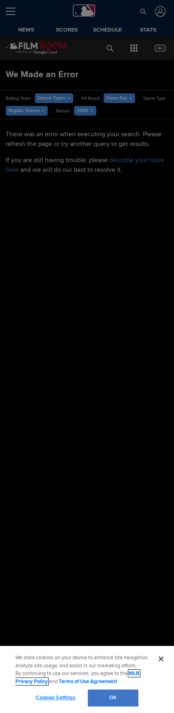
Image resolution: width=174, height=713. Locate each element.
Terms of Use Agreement (88, 681)
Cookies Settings (55, 697)
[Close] (161, 659)
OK (113, 697)
